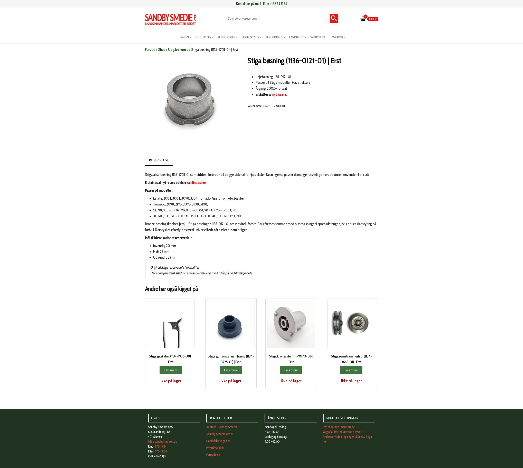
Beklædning (274, 37)
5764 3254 (161, 451)
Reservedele (226, 37)
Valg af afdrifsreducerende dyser (342, 432)
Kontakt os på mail (248, 4)
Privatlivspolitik (215, 448)
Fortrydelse (213, 455)
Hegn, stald (250, 37)
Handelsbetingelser (218, 441)
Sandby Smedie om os (220, 434)
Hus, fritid (203, 37)
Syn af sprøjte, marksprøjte (339, 427)
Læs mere (171, 370)
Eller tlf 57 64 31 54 (275, 4)
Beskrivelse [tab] (159, 160)
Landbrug (296, 37)
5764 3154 (161, 446)
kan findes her (196, 182)
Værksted (317, 37)
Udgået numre (178, 49)
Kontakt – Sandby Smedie (222, 427)
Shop (161, 49)
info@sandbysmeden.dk (162, 441)
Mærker (337, 37)
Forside (150, 49)
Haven (184, 37)
